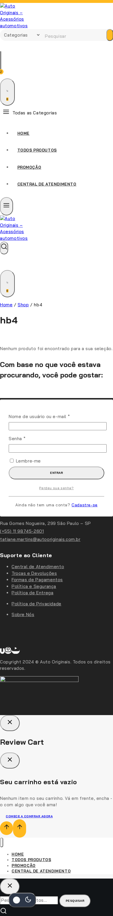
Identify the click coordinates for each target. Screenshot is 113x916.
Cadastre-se (85, 504)
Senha (29, 438)
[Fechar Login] (10, 723)
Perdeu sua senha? (56, 488)
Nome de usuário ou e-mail (51, 416)
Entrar (56, 472)
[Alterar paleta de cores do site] (22, 900)
